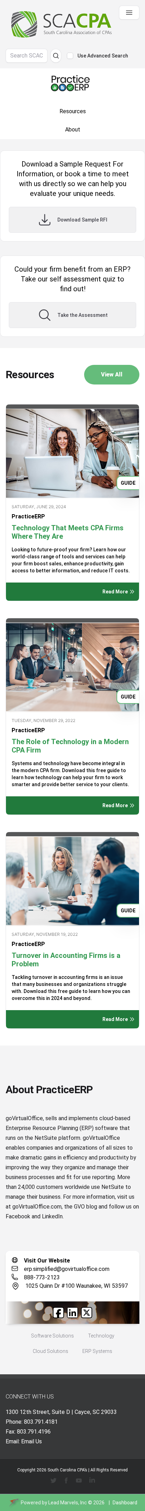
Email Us (31, 1441)
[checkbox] (70, 56)
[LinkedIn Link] (72, 1312)
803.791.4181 (41, 1421)
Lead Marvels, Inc (67, 1502)
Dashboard (125, 1502)
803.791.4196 (34, 1431)
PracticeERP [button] (28, 516)
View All (111, 374)
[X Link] (86, 1312)
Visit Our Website (47, 1260)
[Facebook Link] (58, 1312)
